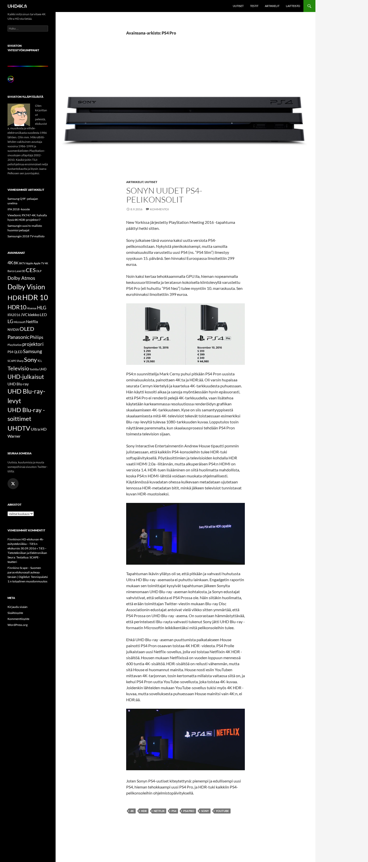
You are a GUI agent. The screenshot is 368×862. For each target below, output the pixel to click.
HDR (144, 810)
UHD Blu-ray (18, 384)
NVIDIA (13, 330)
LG (10, 321)
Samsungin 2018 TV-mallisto (26, 236)
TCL (39, 360)
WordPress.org (18, 625)
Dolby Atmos (21, 278)
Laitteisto (293, 6)
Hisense (32, 308)
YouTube (222, 810)
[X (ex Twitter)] (13, 483)
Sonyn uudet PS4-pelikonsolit (164, 195)
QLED (18, 352)
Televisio (18, 368)
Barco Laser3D (16, 271)
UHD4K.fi (17, 6)
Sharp (20, 360)
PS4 (173, 810)
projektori (33, 344)
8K (16, 262)
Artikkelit (272, 6)
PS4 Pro (188, 810)
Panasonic (18, 337)
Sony (205, 810)
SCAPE (12, 360)
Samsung (32, 351)
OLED (27, 328)
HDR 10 (35, 297)
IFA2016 (14, 315)
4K (132, 810)
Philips (36, 337)
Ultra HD (39, 429)
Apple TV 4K (41, 263)
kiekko (33, 314)
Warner (14, 436)
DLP (39, 271)
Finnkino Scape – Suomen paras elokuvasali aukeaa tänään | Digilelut (24, 572)
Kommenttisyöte (18, 619)
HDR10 (17, 307)
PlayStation (15, 344)
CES (31, 270)
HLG (41, 307)
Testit (254, 6)
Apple (29, 263)
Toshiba (34, 369)
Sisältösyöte (15, 613)
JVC (24, 314)
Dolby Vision (26, 287)
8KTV (22, 263)
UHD (43, 369)
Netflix (159, 810)
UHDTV (19, 428)
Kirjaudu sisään (18, 607)
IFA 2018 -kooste (19, 209)
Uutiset (238, 6)
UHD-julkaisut (26, 376)
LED (43, 314)
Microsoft (20, 322)
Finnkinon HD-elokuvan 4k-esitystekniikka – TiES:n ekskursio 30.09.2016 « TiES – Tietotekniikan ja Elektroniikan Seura (27, 548)
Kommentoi (159, 209)
